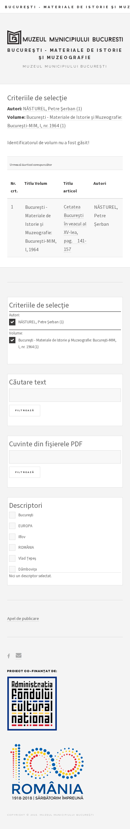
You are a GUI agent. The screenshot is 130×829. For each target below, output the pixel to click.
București (25, 515)
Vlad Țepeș (27, 558)
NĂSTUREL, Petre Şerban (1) (41, 322)
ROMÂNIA (26, 547)
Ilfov (21, 536)
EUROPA (25, 525)
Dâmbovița (27, 569)
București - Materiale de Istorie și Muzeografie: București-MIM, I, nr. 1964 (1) (67, 344)
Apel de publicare (23, 618)
